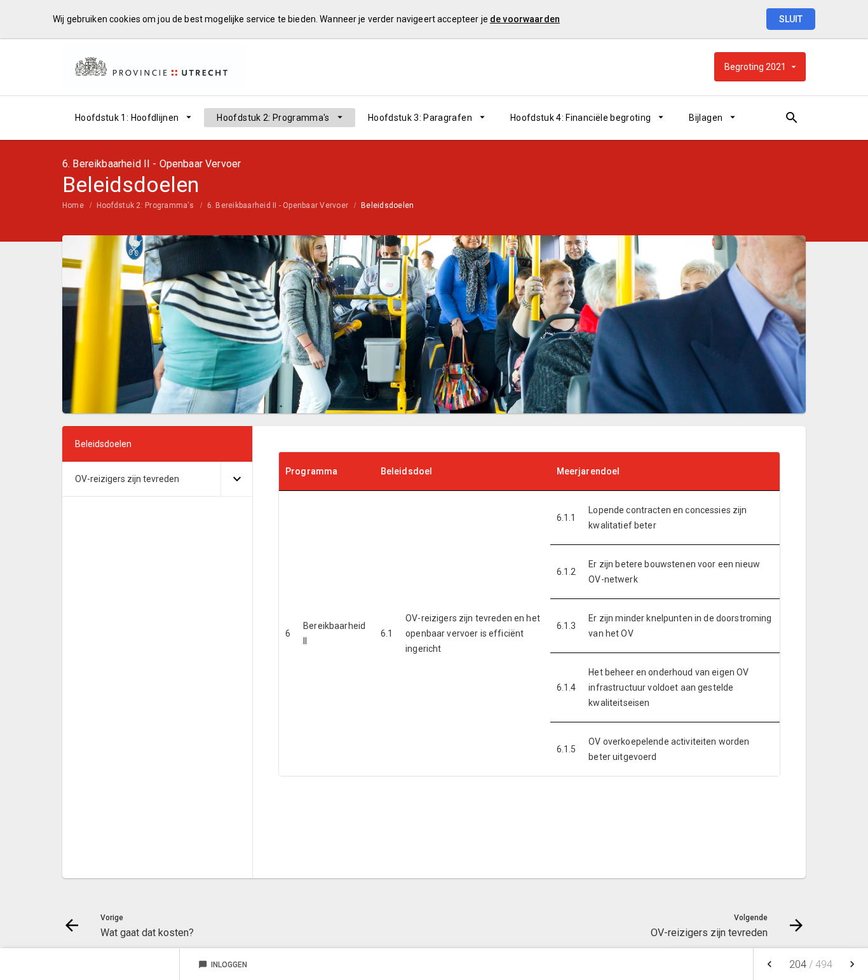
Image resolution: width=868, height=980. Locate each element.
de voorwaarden (525, 19)
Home (73, 205)
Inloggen (222, 964)
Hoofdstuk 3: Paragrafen (420, 118)
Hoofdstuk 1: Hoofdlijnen (127, 118)
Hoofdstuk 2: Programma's (273, 118)
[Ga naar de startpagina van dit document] (154, 67)
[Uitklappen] (236, 479)
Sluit (791, 19)
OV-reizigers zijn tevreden (127, 479)
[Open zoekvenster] (791, 117)
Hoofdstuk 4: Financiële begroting (580, 118)
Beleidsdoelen (387, 205)
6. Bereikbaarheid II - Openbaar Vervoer (277, 205)
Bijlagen (705, 118)
